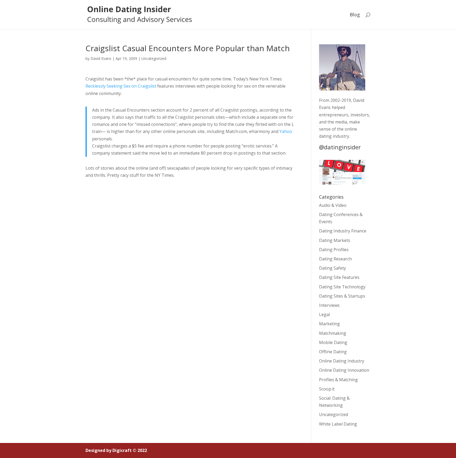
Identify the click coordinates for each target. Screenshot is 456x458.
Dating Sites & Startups (342, 296)
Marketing (329, 324)
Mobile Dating (333, 342)
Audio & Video (332, 205)
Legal (324, 314)
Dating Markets (334, 240)
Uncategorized (153, 58)
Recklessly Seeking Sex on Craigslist (121, 86)
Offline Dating (333, 352)
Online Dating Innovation (344, 370)
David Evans (101, 58)
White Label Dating (338, 424)
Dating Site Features (339, 277)
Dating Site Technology (342, 287)
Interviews (329, 305)
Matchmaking (332, 333)
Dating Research (335, 259)
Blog (355, 15)
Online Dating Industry (341, 361)
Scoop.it (327, 389)
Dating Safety (332, 268)
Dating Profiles (334, 249)
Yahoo (285, 131)
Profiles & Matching (338, 380)
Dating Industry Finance (342, 231)
